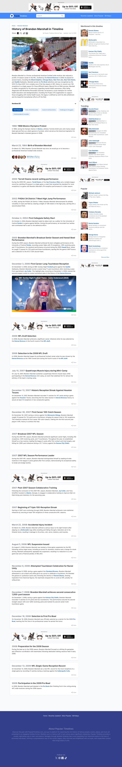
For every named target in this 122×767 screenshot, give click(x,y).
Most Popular (98, 16)
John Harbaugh (94, 141)
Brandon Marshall (23, 25)
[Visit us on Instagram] (59, 759)
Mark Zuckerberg (94, 246)
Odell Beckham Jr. (95, 119)
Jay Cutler (27, 271)
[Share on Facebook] (18, 33)
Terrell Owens (36, 182)
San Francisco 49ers (53, 182)
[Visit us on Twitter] (56, 759)
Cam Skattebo (93, 150)
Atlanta (28, 493)
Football (50, 267)
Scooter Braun (93, 109)
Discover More (105, 257)
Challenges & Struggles (66, 110)
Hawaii (64, 247)
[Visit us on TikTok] (65, 759)
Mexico (40, 129)
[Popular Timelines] (18, 16)
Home (13, 25)
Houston (23, 398)
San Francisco (93, 72)
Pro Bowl (44, 82)
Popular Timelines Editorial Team (53, 33)
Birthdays (108, 16)
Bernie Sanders (94, 223)
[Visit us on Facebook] (62, 759)
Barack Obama (59, 575)
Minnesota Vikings (53, 415)
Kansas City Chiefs (62, 443)
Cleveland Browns (52, 571)
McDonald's (25, 530)
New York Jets (58, 80)
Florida (19, 223)
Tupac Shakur (93, 202)
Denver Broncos (52, 78)
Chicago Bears (48, 80)
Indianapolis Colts (64, 671)
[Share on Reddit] (24, 33)
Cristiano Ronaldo (95, 212)
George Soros (93, 235)
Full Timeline (18, 110)
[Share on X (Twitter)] (21, 33)
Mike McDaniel (94, 129)
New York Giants (69, 80)
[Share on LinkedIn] (27, 33)
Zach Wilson (93, 162)
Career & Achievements (49, 110)
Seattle (17, 82)
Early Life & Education (31, 110)
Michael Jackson (94, 193)
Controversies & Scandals (21, 114)
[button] (44, 103)
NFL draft (47, 341)
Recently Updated (87, 16)
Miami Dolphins (36, 80)
